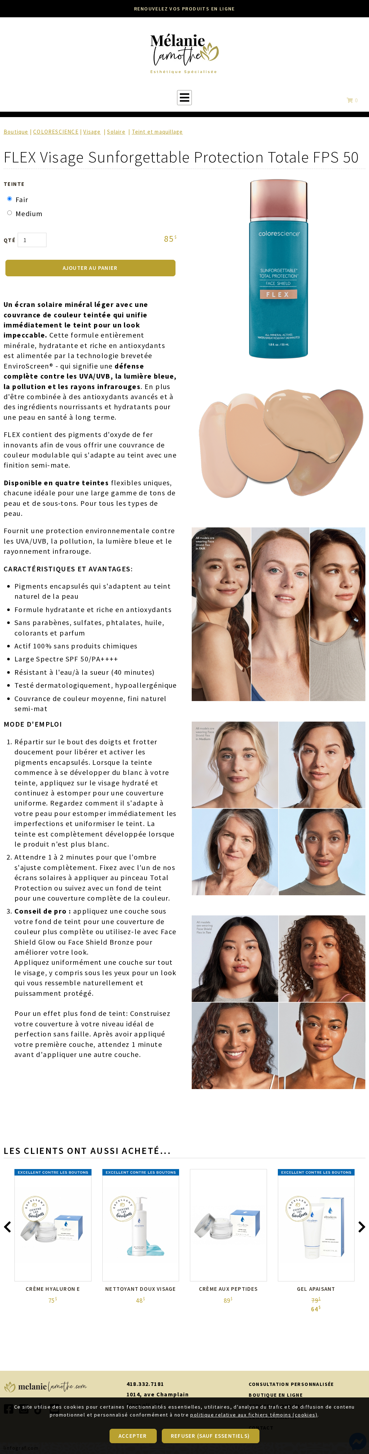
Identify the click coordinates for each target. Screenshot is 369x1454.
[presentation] (7, 1229)
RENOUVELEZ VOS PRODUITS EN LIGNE (184, 8)
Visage (92, 131)
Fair (21, 199)
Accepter (133, 1435)
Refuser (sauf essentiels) (210, 1435)
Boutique (16, 131)
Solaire (116, 131)
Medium (29, 213)
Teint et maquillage (157, 131)
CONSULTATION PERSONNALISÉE (291, 1384)
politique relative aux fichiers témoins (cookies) (253, 1414)
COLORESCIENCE (56, 131)
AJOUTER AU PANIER (90, 267)
